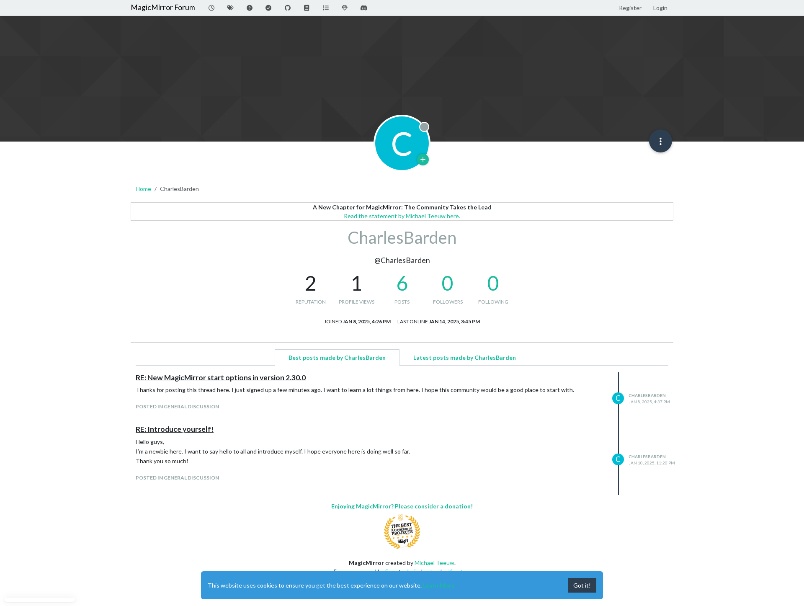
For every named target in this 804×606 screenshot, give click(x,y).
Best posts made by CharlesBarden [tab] (337, 357)
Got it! (582, 585)
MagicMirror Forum (163, 7)
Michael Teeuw (434, 562)
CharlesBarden (647, 395)
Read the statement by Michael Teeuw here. (402, 215)
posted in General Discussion (177, 406)
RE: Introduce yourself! (175, 429)
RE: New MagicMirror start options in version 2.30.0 (221, 377)
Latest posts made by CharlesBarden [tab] (464, 357)
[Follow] (423, 159)
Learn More (439, 585)
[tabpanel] (402, 433)
